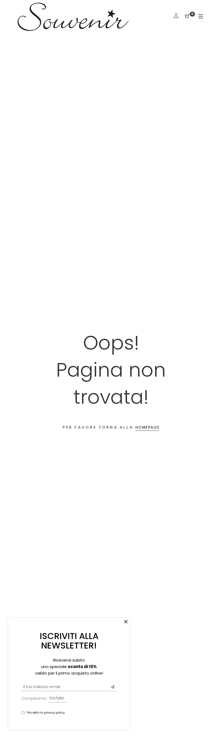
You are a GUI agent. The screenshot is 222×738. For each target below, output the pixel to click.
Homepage (147, 427)
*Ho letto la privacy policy (45, 712)
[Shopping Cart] (187, 16)
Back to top (212, 723)
